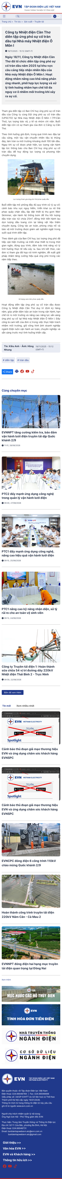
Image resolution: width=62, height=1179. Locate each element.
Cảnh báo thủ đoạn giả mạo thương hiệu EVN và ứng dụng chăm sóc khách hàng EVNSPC (30, 753)
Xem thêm (6, 980)
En (58, 16)
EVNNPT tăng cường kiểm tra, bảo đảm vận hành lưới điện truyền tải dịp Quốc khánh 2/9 (29, 436)
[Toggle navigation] (4, 16)
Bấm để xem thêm (12, 692)
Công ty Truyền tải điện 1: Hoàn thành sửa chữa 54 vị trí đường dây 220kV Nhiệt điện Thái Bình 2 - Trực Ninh (28, 670)
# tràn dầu (23, 360)
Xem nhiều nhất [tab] (25, 705)
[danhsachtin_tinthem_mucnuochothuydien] (31, 993)
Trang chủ (6, 21)
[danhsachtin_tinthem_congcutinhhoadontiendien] (31, 1014)
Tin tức (17, 21)
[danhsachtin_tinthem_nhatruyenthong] (31, 1035)
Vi (55, 16)
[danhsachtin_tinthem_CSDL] (31, 1055)
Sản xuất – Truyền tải (34, 21)
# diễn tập (8, 360)
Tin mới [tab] (6, 705)
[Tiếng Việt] (31, 6)
